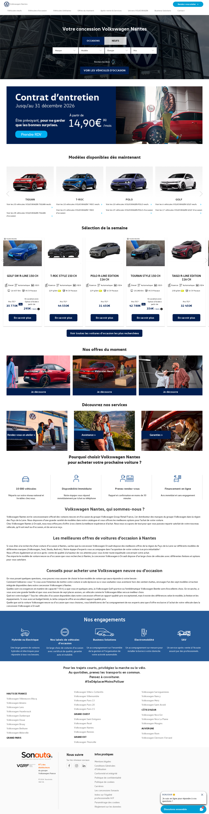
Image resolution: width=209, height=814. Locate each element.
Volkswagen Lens (15, 707)
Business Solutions (104, 639)
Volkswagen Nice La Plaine (155, 719)
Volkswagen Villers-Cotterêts (88, 691)
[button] (7, 192)
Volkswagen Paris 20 (84, 704)
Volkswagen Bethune (17, 728)
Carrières (99, 786)
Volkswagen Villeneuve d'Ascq (22, 698)
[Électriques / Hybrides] (38, 375)
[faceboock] (70, 765)
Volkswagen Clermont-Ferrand (157, 737)
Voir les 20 (29, 204)
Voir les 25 (75, 211)
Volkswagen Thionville (85, 742)
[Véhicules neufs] (104, 375)
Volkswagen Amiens (16, 702)
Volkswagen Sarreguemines (155, 691)
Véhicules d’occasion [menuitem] (37, 10)
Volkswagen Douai (16, 719)
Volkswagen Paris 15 (84, 709)
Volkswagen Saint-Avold (154, 704)
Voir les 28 (26, 214)
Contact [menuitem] (181, 10)
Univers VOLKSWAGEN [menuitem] (138, 10)
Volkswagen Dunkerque (18, 715)
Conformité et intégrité (106, 773)
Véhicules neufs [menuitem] (14, 10)
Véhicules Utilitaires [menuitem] (62, 10)
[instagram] (77, 765)
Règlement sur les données (108, 806)
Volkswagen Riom (150, 733)
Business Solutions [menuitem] (163, 10)
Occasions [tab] (93, 40)
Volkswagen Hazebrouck (19, 711)
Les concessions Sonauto (107, 790)
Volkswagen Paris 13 (84, 700)
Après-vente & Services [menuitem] (111, 10)
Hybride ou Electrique (25, 639)
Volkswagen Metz (150, 700)
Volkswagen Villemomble (86, 696)
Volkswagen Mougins (152, 723)
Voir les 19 (129, 210)
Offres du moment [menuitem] (86, 10)
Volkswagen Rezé (83, 723)
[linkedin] (84, 765)
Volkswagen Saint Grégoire (87, 719)
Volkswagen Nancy (151, 696)
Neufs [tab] (115, 40)
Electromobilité (144, 639)
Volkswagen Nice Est (152, 714)
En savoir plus (22, 317)
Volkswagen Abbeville (18, 732)
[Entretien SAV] (170, 375)
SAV (183, 639)
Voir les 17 (178, 210)
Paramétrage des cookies (107, 802)
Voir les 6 (176, 204)
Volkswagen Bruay (16, 724)
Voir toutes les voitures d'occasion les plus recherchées (104, 333)
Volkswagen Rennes (84, 731)
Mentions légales (103, 761)
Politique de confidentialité (108, 777)
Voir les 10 (77, 204)
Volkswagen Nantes (84, 727)
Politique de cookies (104, 781)
